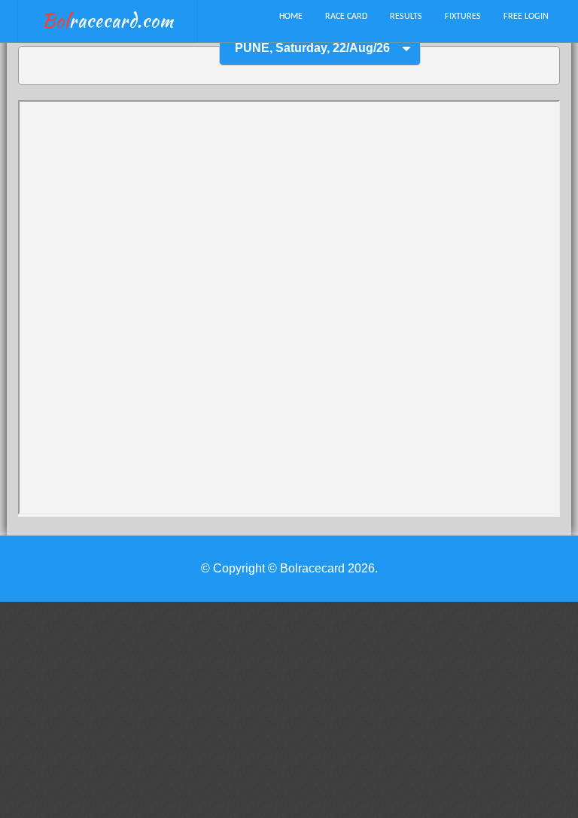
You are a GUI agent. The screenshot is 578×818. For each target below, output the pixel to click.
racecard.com (108, 21)
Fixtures (463, 16)
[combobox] (320, 49)
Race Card (346, 16)
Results (406, 16)
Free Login (526, 16)
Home (291, 16)
